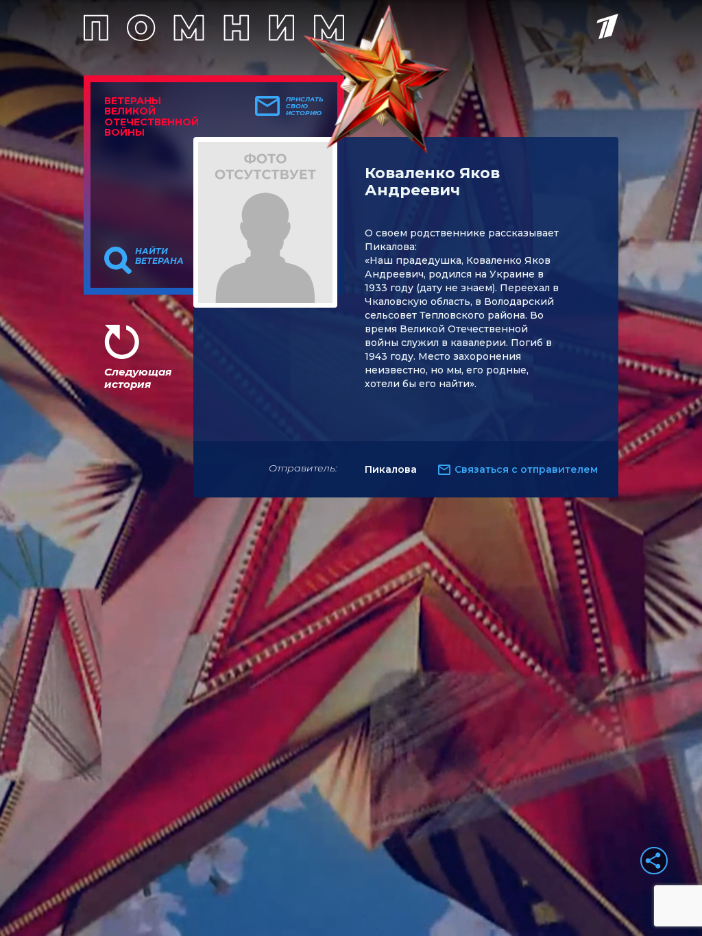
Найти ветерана (159, 256)
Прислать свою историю (305, 106)
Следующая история (137, 378)
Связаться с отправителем (526, 469)
